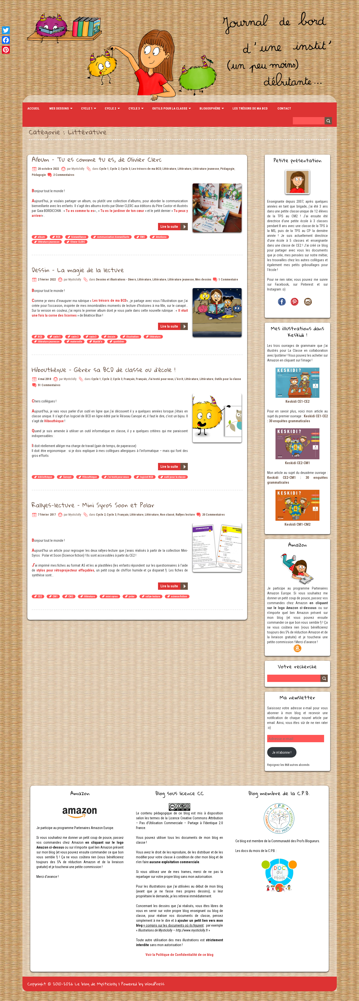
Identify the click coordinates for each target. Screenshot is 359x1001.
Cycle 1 (87, 108)
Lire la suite (169, 227)
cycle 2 (74, 336)
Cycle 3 (134, 108)
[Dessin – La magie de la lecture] (218, 290)
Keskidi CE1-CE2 (297, 401)
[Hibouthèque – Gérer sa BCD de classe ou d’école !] (218, 396)
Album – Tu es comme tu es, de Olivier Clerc (97, 159)
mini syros (112, 596)
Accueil (33, 108)
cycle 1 (56, 336)
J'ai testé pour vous (160, 379)
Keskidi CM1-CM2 (297, 524)
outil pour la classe (174, 477)
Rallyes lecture (185, 514)
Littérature (169, 168)
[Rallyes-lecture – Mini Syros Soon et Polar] (218, 526)
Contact (284, 108)
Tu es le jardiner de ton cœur (122, 211)
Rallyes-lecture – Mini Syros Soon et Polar (93, 505)
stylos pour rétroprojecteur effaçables (65, 570)
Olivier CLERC (77, 241)
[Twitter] (6, 30)
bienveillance (78, 237)
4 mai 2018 (44, 379)
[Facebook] (6, 40)
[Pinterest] (6, 50)
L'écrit (179, 379)
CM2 (70, 596)
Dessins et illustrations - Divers (116, 279)
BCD (58, 237)
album (41, 237)
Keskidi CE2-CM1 (297, 463)
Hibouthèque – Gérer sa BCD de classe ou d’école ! (103, 369)
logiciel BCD (146, 477)
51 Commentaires (49, 385)
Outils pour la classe (169, 108)
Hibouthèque (54, 421)
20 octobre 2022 (48, 168)
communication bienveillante (113, 237)
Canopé (67, 477)
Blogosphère (210, 108)
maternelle (76, 341)
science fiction (179, 596)
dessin (111, 336)
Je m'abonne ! (281, 752)
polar (132, 596)
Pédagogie (227, 168)
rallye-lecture (153, 596)
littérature (155, 336)
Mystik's (97, 341)
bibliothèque (45, 477)
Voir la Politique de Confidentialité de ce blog (179, 955)
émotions (161, 237)
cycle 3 (92, 336)
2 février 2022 (47, 279)
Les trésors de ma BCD (250, 108)
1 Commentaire (228, 279)
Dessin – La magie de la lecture (78, 270)
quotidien (118, 341)
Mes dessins (59, 108)
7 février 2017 (47, 514)
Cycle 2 (110, 108)
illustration (132, 336)
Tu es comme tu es (80, 211)
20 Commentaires (213, 514)
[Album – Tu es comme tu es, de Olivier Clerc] (218, 186)
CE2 (40, 596)
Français (129, 379)
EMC (142, 237)
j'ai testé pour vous (118, 477)
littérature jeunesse (48, 241)
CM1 (55, 596)
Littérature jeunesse (206, 168)
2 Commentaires (63, 175)
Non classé (167, 514)
